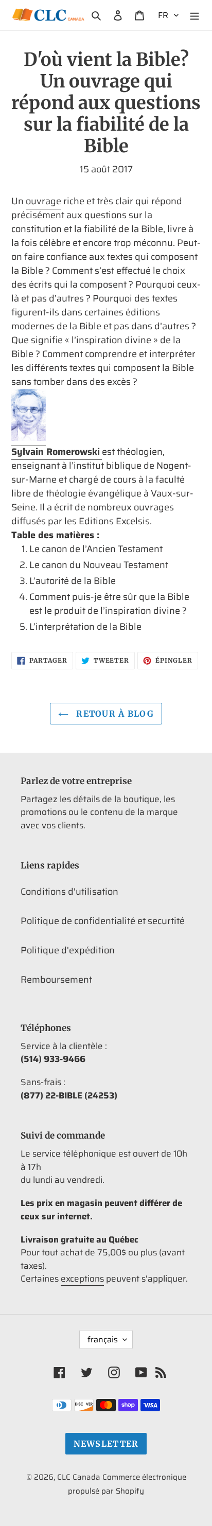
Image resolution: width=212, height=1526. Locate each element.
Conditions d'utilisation (69, 891)
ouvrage (43, 201)
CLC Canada (78, 1477)
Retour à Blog (114, 713)
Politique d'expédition (68, 950)
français (102, 1339)
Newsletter (106, 1444)
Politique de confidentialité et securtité (103, 921)
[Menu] (194, 15)
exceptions (82, 1278)
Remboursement (56, 979)
